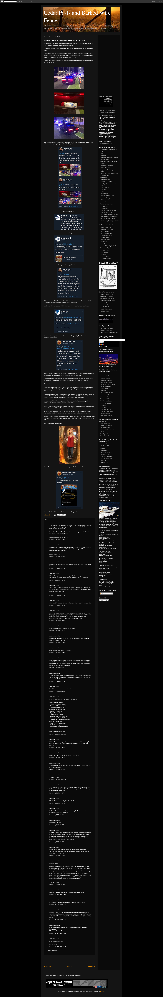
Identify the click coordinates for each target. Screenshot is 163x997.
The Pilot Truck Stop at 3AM (108, 210)
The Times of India (105, 409)
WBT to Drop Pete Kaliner (107, 218)
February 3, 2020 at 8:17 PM (57, 630)
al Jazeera (103, 374)
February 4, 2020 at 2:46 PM (57, 747)
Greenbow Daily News (106, 382)
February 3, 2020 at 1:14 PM (57, 539)
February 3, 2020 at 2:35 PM (57, 568)
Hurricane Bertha (105, 179)
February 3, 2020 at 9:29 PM (57, 652)
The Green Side (104, 250)
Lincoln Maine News (105, 386)
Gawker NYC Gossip (106, 452)
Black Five (103, 460)
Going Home (103, 177)
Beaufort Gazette (105, 378)
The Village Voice (105, 427)
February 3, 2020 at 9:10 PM (57, 642)
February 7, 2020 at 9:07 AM (57, 803)
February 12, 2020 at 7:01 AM (57, 933)
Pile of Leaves (104, 193)
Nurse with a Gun (105, 454)
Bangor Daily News (105, 376)
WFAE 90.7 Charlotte (106, 415)
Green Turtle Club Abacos (107, 298)
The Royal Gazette (105, 403)
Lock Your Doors (105, 187)
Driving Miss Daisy (105, 167)
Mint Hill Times (104, 237)
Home (69, 966)
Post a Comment (52, 950)
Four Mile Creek (104, 175)
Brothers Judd (104, 462)
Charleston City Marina (106, 296)
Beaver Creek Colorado (106, 294)
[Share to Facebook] (63, 515)
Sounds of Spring (105, 198)
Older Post (91, 966)
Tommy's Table (104, 256)
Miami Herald (104, 388)
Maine (102, 191)
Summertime (103, 202)
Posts (103, 593)
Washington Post (105, 413)
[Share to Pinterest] (65, 515)
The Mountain (104, 208)
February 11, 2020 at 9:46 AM (57, 920)
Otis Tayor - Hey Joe (106, 330)
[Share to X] (62, 515)
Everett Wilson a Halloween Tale (109, 173)
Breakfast (103, 155)
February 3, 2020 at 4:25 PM (57, 595)
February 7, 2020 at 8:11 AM (57, 793)
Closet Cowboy (104, 159)
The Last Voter (104, 206)
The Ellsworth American (106, 395)
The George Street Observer (108, 429)
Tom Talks (103, 254)
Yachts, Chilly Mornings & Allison (109, 220)
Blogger (102, 991)
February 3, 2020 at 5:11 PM (57, 605)
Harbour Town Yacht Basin (107, 300)
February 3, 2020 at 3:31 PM (57, 580)
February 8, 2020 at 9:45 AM (57, 884)
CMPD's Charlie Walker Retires (108, 161)
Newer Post (48, 966)
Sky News (103, 390)
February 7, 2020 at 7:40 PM (57, 842)
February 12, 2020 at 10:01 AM (57, 947)
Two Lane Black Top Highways (108, 216)
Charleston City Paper (106, 380)
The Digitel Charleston (106, 434)
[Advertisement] (69, 960)
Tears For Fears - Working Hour (109, 332)
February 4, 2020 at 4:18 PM (57, 757)
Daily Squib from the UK (107, 458)
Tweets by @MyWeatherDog (107, 112)
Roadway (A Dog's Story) (107, 195)
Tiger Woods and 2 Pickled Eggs (109, 214)
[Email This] (58, 515)
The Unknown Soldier (106, 212)
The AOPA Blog (104, 248)
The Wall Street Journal (106, 411)
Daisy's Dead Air (104, 231)
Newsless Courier (105, 239)
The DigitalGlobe (105, 423)
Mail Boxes (103, 189)
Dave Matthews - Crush (106, 328)
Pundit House (104, 244)
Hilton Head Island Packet (107, 384)
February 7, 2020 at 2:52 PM (57, 815)
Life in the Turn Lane (106, 233)
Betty (101, 153)
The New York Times (106, 399)
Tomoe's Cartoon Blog (106, 258)
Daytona (102, 163)
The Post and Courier (106, 401)
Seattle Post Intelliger (106, 425)
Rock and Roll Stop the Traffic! (108, 246)
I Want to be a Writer (106, 181)
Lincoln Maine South (106, 309)
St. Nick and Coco (105, 200)
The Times (103, 407)
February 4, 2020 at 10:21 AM (57, 734)
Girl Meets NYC (104, 446)
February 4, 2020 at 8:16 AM (57, 681)
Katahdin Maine (104, 303)
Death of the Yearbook (106, 165)
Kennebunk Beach (105, 305)
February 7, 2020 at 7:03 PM (57, 825)
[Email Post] (54, 515)
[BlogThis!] (60, 515)
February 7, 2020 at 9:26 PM (57, 855)
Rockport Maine (104, 311)
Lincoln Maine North (105, 307)
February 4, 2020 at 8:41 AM (57, 691)
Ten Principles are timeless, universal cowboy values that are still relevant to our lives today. (108, 122)
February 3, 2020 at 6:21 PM (57, 620)
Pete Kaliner (103, 241)
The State (103, 405)
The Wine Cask (104, 252)
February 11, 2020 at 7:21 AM (57, 904)
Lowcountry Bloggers (106, 235)
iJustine (102, 448)
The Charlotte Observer (106, 392)
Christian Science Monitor (107, 432)
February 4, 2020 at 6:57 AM (57, 667)
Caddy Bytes (104, 450)
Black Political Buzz (105, 227)
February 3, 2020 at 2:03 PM (57, 556)
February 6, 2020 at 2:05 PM (57, 769)
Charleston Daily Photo (106, 229)
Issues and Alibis (105, 444)
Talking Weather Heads (106, 204)
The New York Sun (105, 397)
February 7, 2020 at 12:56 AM (57, 779)
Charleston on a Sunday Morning (109, 157)
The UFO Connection (106, 456)
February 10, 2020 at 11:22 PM (57, 894)
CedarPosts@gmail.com (105, 143)
